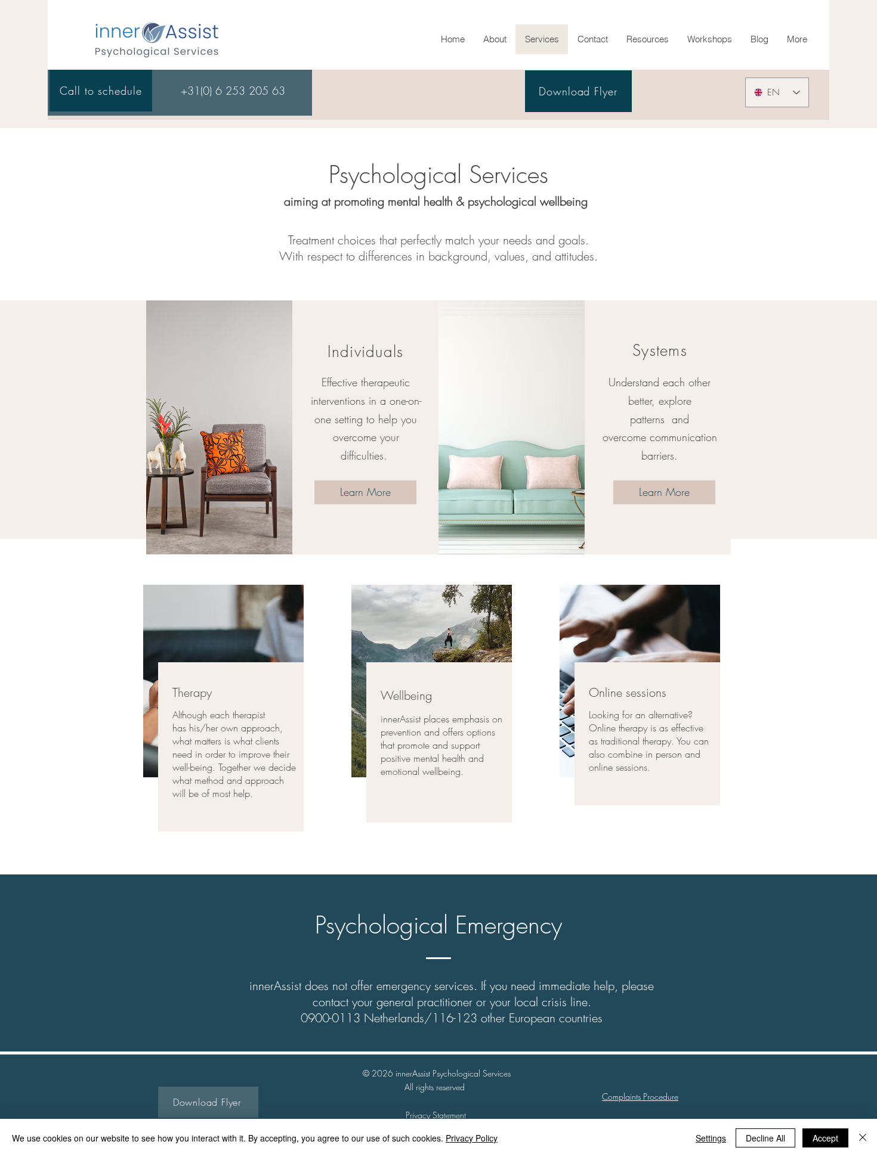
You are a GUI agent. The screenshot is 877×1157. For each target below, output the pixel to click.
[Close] (863, 1137)
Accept (825, 1138)
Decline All (765, 1138)
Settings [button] (711, 1138)
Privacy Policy (472, 1138)
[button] (647, 39)
